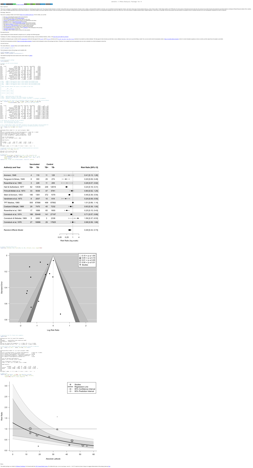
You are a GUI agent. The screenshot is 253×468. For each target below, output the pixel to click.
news (7, 17)
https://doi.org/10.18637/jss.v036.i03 (60, 36)
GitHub (30, 55)
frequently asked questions (9, 28)
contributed (25, 27)
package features (20, 18)
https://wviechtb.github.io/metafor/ (172, 39)
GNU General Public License (41, 466)
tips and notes (8, 26)
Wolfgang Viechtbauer (20, 466)
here (109, 466)
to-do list (6, 20)
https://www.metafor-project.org (26, 14)
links (7, 30)
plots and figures (14, 25)
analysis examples (9, 24)
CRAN (12, 45)
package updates (11, 19)
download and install (17, 21)
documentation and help (20, 22)
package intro (24, 39)
